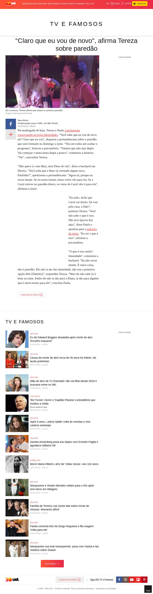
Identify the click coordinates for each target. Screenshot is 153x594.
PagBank (80, 4)
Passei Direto (68, 4)
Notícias (28, 12)
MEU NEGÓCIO (54, 4)
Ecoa (103, 12)
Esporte (69, 12)
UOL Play (89, 4)
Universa (84, 12)
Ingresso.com (29, 4)
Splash (76, 12)
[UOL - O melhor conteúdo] (11, 4)
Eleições (19, 12)
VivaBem (93, 12)
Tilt (99, 12)
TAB (125, 12)
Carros (45, 12)
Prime (129, 12)
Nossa (120, 12)
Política (36, 12)
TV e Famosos (76, 24)
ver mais (50, 564)
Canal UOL (111, 12)
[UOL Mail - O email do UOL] (115, 3)
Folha (61, 12)
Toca (134, 12)
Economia (53, 12)
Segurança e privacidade (105, 589)
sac (108, 4)
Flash (12, 12)
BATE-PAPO (42, 4)
